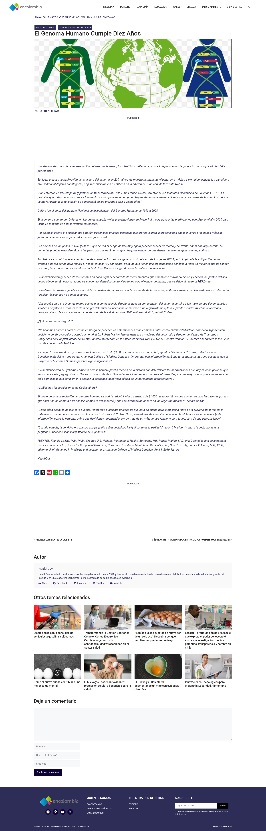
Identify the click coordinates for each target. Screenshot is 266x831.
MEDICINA (108, 7)
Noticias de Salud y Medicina (75, 27)
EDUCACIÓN (160, 7)
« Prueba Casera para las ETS (53, 539)
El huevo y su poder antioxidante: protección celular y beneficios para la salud (107, 685)
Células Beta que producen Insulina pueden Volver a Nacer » (192, 539)
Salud (46, 17)
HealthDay (52, 111)
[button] (249, 7)
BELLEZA (191, 7)
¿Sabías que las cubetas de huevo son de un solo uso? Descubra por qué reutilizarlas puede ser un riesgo (158, 636)
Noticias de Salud (61, 17)
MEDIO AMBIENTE (211, 7)
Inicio (37, 17)
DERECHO (125, 7)
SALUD (177, 7)
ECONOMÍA (142, 7)
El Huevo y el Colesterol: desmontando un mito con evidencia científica (157, 685)
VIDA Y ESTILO (234, 7)
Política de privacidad (222, 826)
